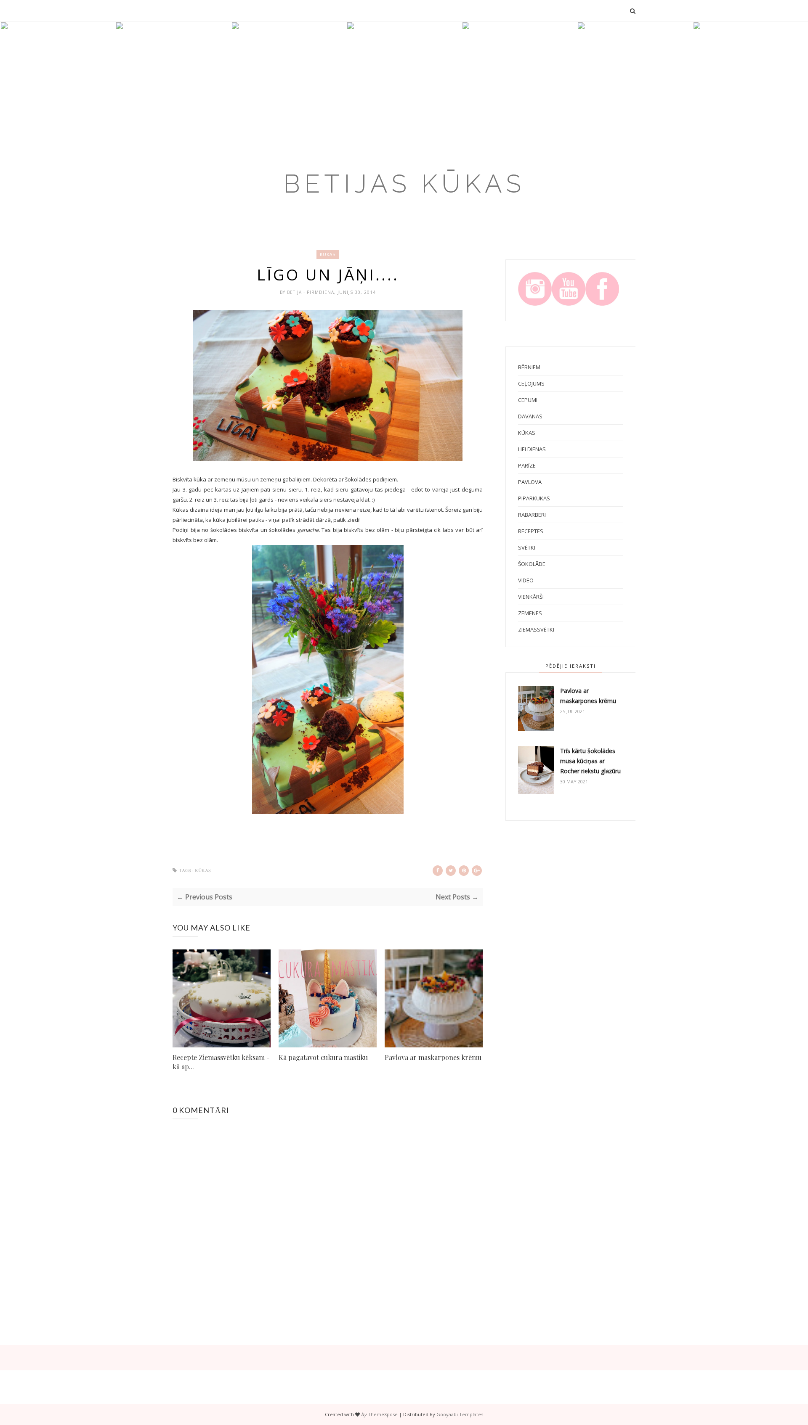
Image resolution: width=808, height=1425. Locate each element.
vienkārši (531, 596)
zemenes (530, 613)
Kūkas (327, 254)
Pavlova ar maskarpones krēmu (433, 1057)
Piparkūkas (534, 498)
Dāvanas (530, 416)
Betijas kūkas (404, 183)
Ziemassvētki (536, 629)
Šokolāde (531, 564)
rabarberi (532, 514)
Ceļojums (531, 383)
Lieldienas (532, 449)
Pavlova (530, 482)
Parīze (527, 465)
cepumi (527, 400)
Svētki (526, 547)
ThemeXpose (383, 1414)
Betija (295, 292)
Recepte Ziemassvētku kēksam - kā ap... (221, 1062)
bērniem (529, 367)
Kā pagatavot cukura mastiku (323, 1057)
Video (526, 580)
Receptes (530, 531)
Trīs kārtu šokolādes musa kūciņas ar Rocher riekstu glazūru (590, 761)
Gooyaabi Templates (459, 1414)
